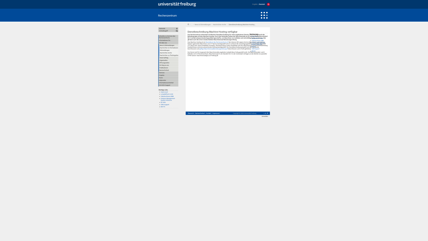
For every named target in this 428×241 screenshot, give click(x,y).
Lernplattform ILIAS (167, 94)
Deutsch (262, 4)
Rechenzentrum (167, 15)
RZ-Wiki (163, 102)
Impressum (216, 113)
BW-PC (163, 107)
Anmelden (265, 116)
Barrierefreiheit (200, 113)
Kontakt (208, 113)
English (254, 4)
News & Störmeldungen (203, 24)
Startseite (188, 24)
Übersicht (191, 113)
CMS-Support (165, 104)
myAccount (164, 92)
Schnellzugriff (163, 31)
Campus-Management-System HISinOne (168, 99)
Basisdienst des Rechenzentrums (216, 42)
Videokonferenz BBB (167, 96)
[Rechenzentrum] (259, 15)
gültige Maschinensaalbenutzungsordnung (213, 49)
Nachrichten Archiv (219, 24)
